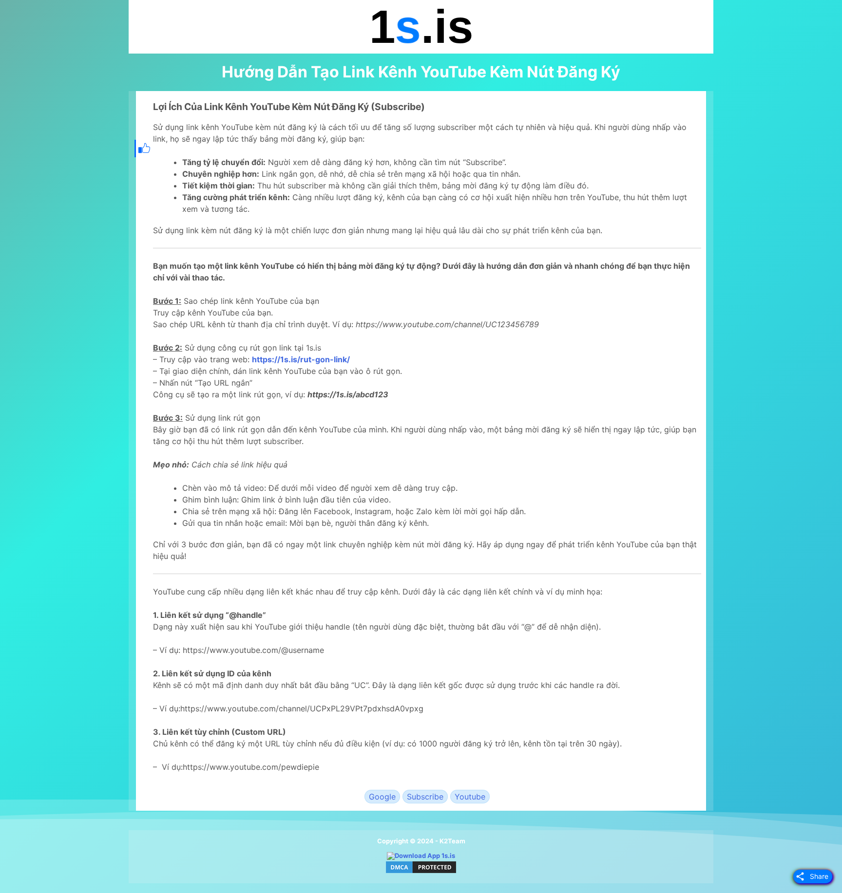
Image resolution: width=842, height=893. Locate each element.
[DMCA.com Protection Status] (421, 872)
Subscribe (425, 796)
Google (382, 796)
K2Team (452, 841)
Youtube (470, 796)
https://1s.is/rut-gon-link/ (301, 359)
